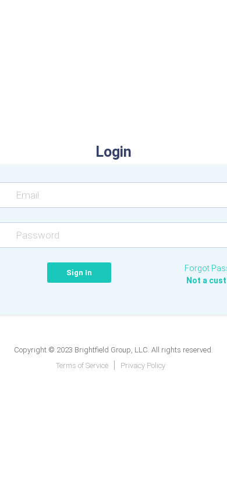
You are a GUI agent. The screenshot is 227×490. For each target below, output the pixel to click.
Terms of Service (82, 365)
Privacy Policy (142, 365)
